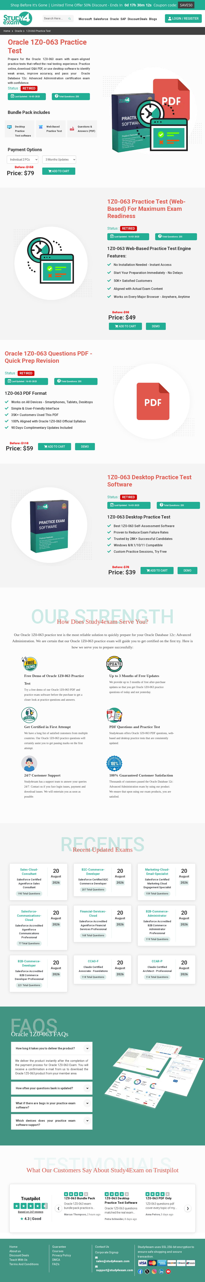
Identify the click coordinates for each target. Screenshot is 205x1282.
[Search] (69, 18)
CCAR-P (157, 961)
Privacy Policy (61, 1255)
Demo (156, 326)
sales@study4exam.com (113, 1261)
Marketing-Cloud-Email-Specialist (157, 871)
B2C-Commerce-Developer (93, 871)
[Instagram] (154, 1271)
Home (7, 31)
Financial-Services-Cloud (93, 913)
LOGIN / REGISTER (185, 18)
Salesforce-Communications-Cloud (29, 915)
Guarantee (59, 1246)
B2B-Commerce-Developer (29, 963)
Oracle (114, 19)
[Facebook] (140, 1271)
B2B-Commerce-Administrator (157, 913)
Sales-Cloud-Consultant (29, 871)
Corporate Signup (106, 1252)
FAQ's (55, 1264)
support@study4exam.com (114, 1270)
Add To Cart (127, 326)
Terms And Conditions (24, 1264)
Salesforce (100, 19)
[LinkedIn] (161, 1271)
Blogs (153, 19)
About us (15, 1251)
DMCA (56, 1259)
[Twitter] (147, 1271)
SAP (123, 19)
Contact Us (102, 1246)
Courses (57, 1251)
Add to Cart (60, 171)
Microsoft (85, 19)
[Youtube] (168, 1271)
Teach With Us (18, 1259)
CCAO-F (93, 961)
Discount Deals (137, 19)
